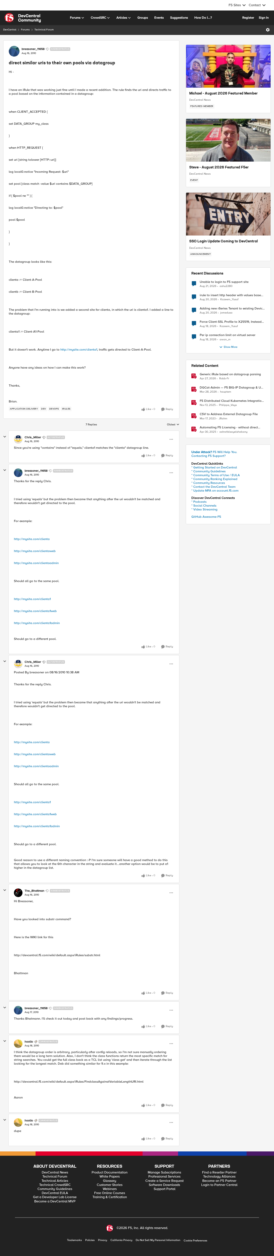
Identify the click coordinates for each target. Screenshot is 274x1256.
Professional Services (164, 1177)
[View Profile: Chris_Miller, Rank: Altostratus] (18, 439)
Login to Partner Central (219, 1185)
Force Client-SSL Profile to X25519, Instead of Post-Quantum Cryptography (231, 322)
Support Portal (164, 1189)
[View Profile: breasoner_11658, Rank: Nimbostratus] (14, 51)
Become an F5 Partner (219, 1181)
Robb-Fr (224, 378)
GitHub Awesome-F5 (206, 517)
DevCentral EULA (55, 1193)
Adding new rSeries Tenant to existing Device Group (232, 308)
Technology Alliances (219, 1177)
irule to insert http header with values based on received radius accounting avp (231, 295)
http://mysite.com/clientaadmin (36, 563)
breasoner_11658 (33, 49)
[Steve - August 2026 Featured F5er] (228, 140)
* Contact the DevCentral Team (213, 487)
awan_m (225, 339)
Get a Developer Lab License (55, 1197)
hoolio (29, 1041)
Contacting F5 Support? (208, 456)
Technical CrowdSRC (55, 1185)
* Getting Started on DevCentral (214, 467)
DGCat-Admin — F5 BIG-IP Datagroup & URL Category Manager (232, 387)
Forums (25, 29)
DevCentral (9, 29)
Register (248, 18)
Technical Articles (55, 1181)
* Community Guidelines (208, 471)
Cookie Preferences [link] (195, 1240)
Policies (90, 1240)
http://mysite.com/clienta (32, 539)
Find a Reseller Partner (219, 1172)
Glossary (109, 1181)
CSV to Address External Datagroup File (229, 414)
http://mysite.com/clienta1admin (37, 623)
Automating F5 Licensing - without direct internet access (229, 427)
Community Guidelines (54, 1189)
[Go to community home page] (22, 18)
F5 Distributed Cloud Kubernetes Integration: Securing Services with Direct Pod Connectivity (232, 401)
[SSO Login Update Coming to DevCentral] (228, 214)
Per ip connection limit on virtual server (227, 335)
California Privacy (121, 1240)
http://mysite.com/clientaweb (35, 551)
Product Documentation (110, 1172)
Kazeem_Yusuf (229, 299)
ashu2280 (226, 286)
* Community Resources (208, 483)
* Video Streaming (204, 509)
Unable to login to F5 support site (224, 282)
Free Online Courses (109, 1193)
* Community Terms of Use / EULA (215, 475)
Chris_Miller (33, 437)
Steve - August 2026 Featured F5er (219, 167)
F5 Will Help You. (214, 452)
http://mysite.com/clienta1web (35, 611)
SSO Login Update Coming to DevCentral (223, 241)
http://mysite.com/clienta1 (78, 349)
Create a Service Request (164, 1181)
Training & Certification (109, 1197)
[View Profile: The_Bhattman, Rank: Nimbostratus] (18, 892)
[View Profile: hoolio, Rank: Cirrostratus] (18, 1043)
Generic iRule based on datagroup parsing (230, 374)
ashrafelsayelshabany (233, 432)
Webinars (110, 1189)
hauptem (225, 391)
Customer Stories (109, 1185)
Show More (230, 347)
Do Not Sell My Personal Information (158, 1240)
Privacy (102, 1240)
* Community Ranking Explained (214, 479)
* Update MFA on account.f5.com (214, 490)
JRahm (223, 418)
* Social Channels (203, 505)
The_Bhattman (34, 891)
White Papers (110, 1177)
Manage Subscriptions (164, 1172)
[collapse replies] (4, 436)
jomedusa (226, 312)
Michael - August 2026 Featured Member (223, 93)
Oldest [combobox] (173, 424)
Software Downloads (164, 1185)
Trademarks (74, 1240)
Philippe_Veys (228, 405)
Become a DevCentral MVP (55, 1201)
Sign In (264, 18)
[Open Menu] (268, 30)
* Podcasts (199, 502)
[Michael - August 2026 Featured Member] (228, 66)
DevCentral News (200, 100)
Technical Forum (44, 29)
